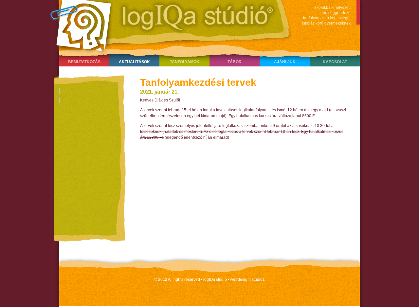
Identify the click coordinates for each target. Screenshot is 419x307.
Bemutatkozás (84, 62)
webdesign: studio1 (247, 279)
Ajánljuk (285, 62)
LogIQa (167, 24)
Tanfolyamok (184, 62)
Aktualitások (134, 62)
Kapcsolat (335, 62)
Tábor (235, 62)
